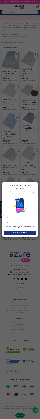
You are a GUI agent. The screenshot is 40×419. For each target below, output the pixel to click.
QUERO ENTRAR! (20, 233)
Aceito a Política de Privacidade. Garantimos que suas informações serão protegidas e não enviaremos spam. (21, 227)
